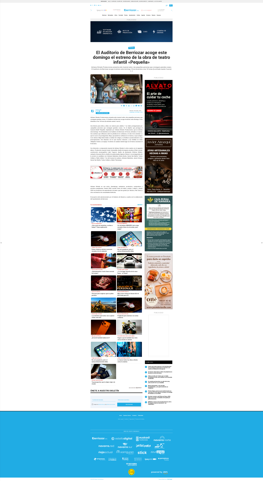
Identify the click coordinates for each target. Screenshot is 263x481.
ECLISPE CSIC (119, 1)
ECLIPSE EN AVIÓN (126, 1)
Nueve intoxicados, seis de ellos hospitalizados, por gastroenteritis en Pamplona (157, 387)
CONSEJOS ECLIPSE (134, 1)
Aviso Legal (120, 419)
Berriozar (104, 15)
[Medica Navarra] (112, 459)
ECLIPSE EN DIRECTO (143, 1)
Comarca (148, 15)
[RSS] (100, 5)
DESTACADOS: (104, 1)
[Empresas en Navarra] (99, 459)
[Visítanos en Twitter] (92, 5)
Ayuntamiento (132, 15)
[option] (131, 10)
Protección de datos (139, 419)
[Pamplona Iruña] (163, 459)
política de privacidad (111, 404)
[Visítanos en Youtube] (98, 5)
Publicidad (140, 415)
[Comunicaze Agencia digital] (131, 426)
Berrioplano (110, 15)
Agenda (143, 15)
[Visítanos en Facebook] (90, 5)
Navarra (153, 15)
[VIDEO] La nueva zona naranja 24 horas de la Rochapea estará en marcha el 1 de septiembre (158, 403)
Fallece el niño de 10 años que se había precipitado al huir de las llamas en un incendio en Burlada (159, 377)
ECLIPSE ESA (114, 1)
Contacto (134, 415)
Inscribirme (129, 404)
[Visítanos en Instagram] (94, 5)
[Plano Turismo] (138, 459)
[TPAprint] (150, 459)
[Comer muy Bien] (125, 459)
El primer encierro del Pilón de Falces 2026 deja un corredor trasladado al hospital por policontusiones (158, 398)
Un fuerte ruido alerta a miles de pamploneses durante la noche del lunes (159, 372)
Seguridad (131, 419)
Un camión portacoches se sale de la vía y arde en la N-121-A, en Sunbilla (158, 382)
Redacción (98, 109)
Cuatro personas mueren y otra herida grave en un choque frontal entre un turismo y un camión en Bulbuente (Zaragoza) (158, 368)
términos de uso (101, 404)
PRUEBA (131, 47)
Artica (116, 15)
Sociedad (121, 15)
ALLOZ (109, 1)
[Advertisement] (158, 335)
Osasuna (159, 15)
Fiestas (126, 15)
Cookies (126, 419)
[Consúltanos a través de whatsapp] (96, 5)
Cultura (138, 15)
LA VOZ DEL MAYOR (158, 1)
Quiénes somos (127, 415)
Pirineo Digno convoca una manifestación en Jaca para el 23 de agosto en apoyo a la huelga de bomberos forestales (159, 392)
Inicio (120, 415)
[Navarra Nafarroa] (131, 464)
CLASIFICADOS (150, 1)
